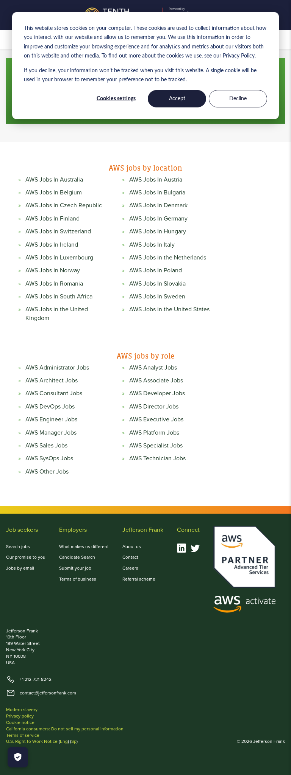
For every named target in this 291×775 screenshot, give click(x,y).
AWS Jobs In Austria (155, 180)
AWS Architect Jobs (51, 380)
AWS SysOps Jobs (49, 458)
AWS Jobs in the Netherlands (167, 257)
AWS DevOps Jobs (50, 406)
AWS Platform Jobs (154, 433)
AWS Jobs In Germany (158, 218)
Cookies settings (116, 98)
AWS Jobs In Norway (52, 270)
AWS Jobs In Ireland (51, 245)
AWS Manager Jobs (51, 433)
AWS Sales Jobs (46, 445)
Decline (238, 98)
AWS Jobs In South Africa (58, 296)
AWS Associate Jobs (156, 380)
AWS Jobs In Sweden (157, 296)
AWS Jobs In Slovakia (157, 284)
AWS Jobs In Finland (52, 218)
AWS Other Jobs (47, 471)
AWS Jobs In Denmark (158, 205)
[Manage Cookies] (18, 757)
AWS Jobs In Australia (54, 180)
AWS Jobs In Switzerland (58, 231)
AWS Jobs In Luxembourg (59, 257)
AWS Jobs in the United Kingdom (56, 313)
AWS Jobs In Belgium (53, 192)
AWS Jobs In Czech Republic (63, 205)
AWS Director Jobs (153, 406)
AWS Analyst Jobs (153, 367)
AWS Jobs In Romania (54, 284)
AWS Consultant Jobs (53, 393)
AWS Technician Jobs (157, 458)
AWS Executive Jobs (156, 419)
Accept (177, 98)
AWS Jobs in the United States (169, 309)
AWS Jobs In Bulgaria (157, 192)
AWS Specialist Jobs (156, 445)
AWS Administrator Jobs (57, 367)
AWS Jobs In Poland (155, 270)
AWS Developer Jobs (157, 393)
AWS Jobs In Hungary (157, 231)
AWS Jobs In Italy (152, 245)
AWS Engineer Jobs (51, 419)
